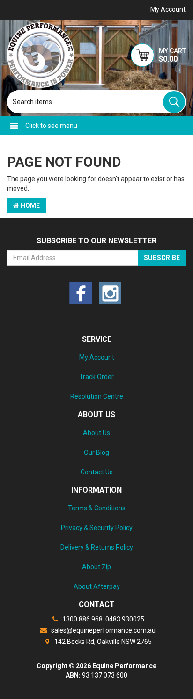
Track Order (96, 377)
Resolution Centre (96, 396)
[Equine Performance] (40, 55)
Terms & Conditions (97, 508)
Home (29, 205)
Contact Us (97, 472)
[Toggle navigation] (14, 125)
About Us (96, 433)
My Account (96, 357)
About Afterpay (97, 586)
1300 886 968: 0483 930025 (102, 619)
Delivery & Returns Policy (96, 547)
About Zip (96, 567)
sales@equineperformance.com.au (103, 630)
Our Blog (96, 452)
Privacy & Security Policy (97, 527)
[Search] (174, 102)
